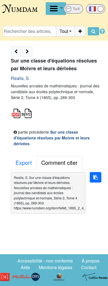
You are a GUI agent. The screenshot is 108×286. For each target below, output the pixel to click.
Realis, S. (20, 78)
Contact (88, 267)
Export (24, 162)
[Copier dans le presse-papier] (95, 177)
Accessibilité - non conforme (45, 261)
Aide (25, 267)
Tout (64, 31)
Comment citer (59, 162)
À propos (90, 261)
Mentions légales (55, 267)
